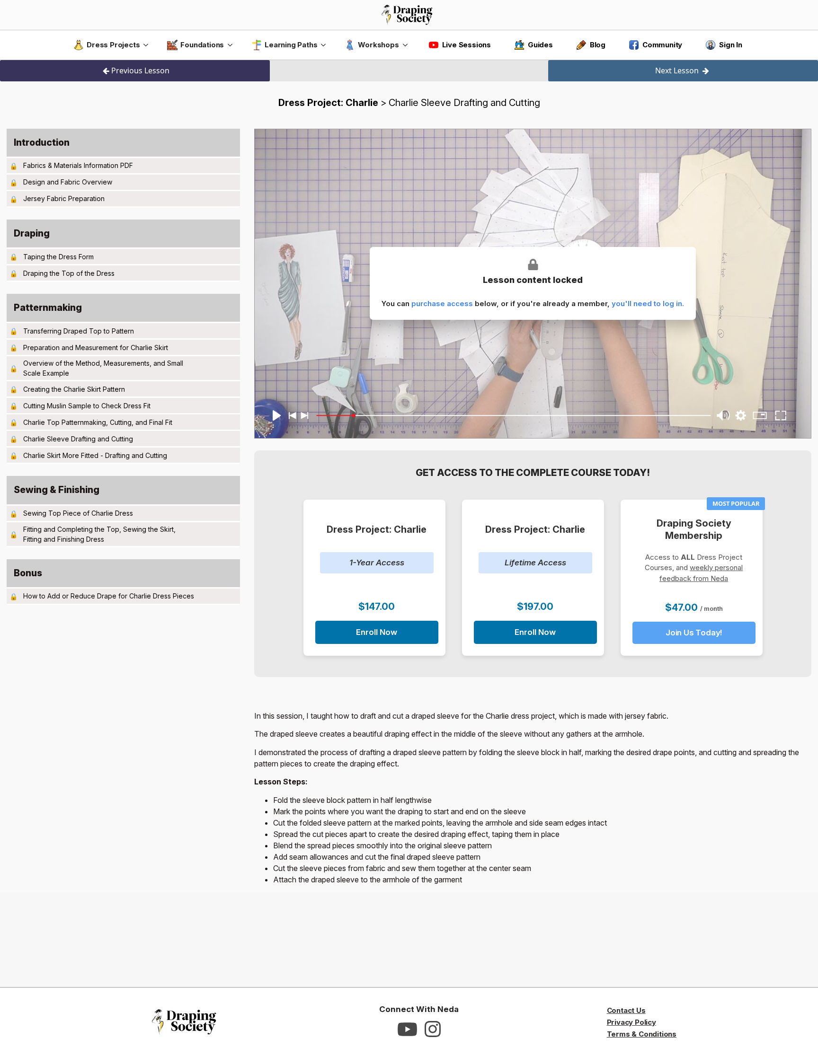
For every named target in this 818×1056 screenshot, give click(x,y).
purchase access (442, 303)
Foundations (202, 44)
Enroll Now (376, 632)
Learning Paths (291, 44)
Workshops (378, 44)
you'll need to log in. (648, 303)
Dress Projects (113, 44)
